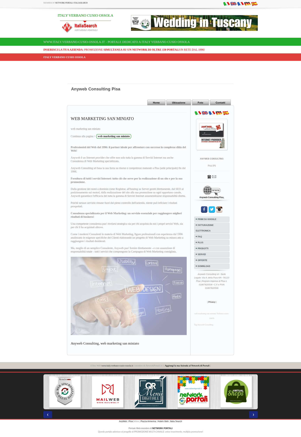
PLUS (200, 242)
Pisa (131, 421)
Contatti (220, 102)
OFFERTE (202, 260)
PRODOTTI (203, 248)
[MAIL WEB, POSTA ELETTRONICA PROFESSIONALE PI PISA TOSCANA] (91, 391)
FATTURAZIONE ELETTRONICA (205, 228)
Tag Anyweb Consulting (203, 325)
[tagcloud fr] (240, 4)
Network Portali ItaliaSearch (71, 3)
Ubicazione (178, 102)
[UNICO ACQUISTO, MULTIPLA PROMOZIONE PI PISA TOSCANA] (177, 391)
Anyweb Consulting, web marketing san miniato (105, 343)
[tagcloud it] (226, 4)
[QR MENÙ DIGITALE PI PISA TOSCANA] (134, 391)
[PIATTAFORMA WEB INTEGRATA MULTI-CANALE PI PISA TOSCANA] (49, 391)
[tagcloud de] (247, 4)
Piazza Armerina (148, 421)
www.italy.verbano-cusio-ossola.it (117, 365)
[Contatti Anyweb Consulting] (211, 176)
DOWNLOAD (204, 266)
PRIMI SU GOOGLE (207, 219)
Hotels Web (163, 421)
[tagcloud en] (233, 4)
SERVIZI (202, 254)
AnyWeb (123, 421)
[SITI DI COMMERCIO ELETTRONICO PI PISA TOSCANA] (220, 391)
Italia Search (176, 421)
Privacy (211, 302)
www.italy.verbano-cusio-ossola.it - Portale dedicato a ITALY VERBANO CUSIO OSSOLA (116, 42)
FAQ (200, 236)
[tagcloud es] (254, 4)
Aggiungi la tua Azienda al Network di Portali (187, 365)
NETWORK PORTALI (162, 428)
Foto (200, 102)
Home (156, 102)
